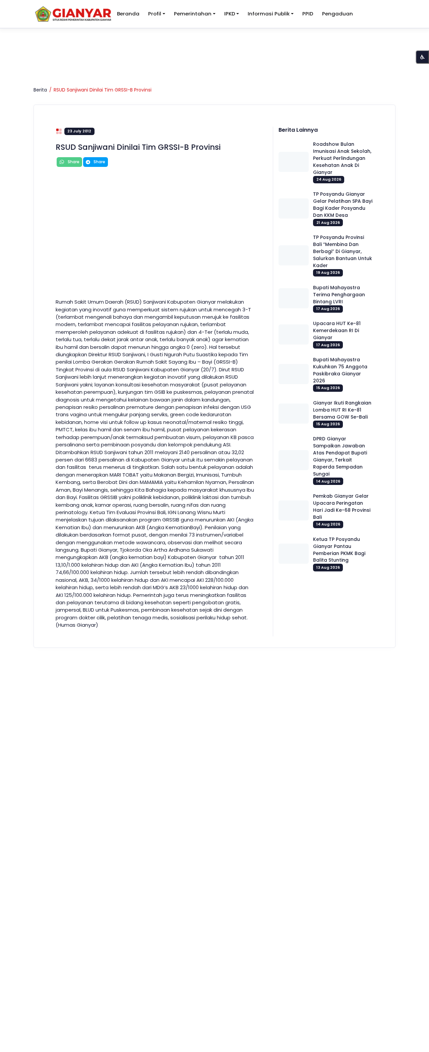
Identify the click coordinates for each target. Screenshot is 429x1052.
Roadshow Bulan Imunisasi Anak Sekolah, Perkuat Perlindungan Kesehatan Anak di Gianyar (342, 158)
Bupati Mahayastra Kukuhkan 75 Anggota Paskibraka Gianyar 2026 (340, 370)
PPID (307, 13)
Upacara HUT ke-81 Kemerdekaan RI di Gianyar (337, 330)
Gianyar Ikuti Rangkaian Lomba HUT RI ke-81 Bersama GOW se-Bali (342, 409)
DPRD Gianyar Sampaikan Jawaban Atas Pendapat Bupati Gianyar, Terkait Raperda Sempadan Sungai (340, 456)
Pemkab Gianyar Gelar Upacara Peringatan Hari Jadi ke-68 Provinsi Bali (341, 506)
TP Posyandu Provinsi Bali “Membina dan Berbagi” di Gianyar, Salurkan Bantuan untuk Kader (342, 251)
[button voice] (422, 57)
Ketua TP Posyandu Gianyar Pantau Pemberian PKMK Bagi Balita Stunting (339, 550)
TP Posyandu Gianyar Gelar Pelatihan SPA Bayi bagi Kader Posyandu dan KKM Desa (342, 205)
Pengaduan (337, 13)
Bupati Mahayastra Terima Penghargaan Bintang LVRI (339, 294)
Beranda (128, 13)
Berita (40, 89)
